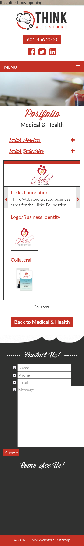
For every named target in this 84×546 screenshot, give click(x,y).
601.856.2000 (42, 39)
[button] (42, 141)
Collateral (42, 307)
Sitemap (63, 539)
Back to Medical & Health (42, 321)
